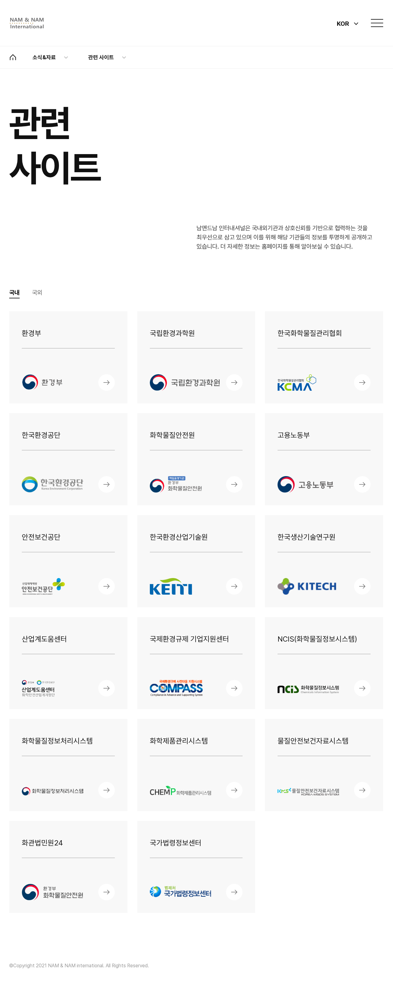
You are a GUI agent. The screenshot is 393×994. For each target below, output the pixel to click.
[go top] (362, 963)
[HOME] (13, 57)
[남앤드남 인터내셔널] (27, 23)
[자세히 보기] (106, 382)
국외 (37, 292)
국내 (14, 292)
